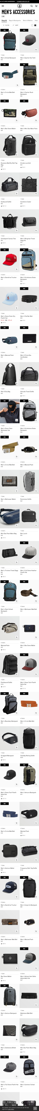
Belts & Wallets (28, 20)
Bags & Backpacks (15, 20)
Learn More (11, 1109)
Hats (36, 20)
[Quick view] (16, 49)
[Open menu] (3, 6)
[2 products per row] (35, 25)
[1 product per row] (32, 25)
